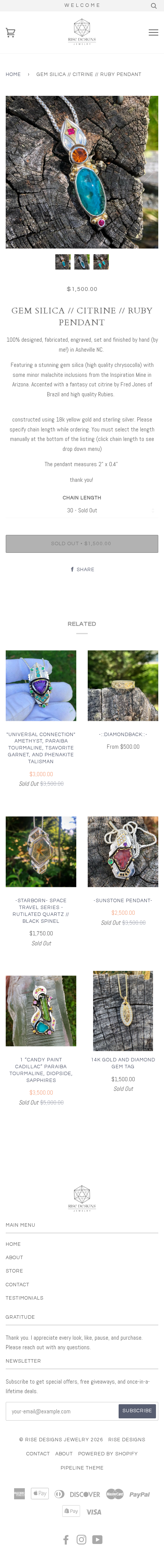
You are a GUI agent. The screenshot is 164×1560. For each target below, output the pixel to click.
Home (13, 74)
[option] (82, 172)
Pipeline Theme (82, 1468)
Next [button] (144, 172)
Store (14, 1271)
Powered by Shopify (108, 1454)
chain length (82, 498)
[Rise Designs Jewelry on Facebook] (66, 1542)
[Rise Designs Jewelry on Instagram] (82, 1542)
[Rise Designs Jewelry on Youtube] (97, 1542)
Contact (17, 1284)
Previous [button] (19, 172)
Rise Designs (126, 1439)
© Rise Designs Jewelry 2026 (61, 1439)
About (14, 1257)
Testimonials (24, 1298)
